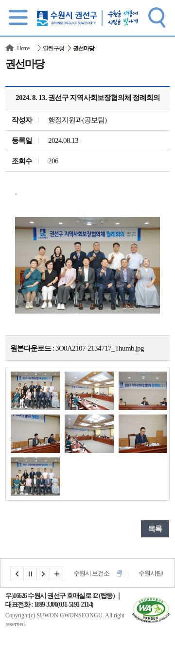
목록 (155, 529)
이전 (17, 574)
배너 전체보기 (57, 574)
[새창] (151, 603)
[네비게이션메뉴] (18, 17)
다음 (44, 574)
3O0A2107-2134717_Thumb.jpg (99, 348)
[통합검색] (156, 17)
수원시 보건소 (91, 573)
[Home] (10, 48)
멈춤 (30, 574)
